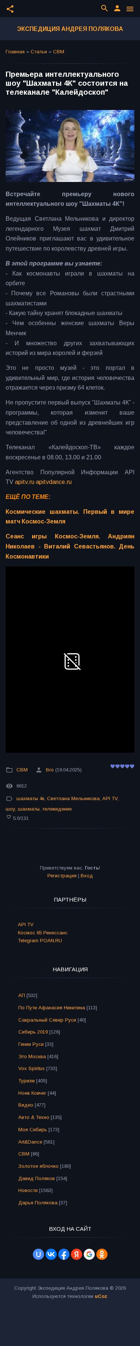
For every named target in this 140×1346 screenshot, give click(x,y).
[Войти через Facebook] (63, 1254)
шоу (10, 809)
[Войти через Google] (89, 1254)
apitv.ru (24, 482)
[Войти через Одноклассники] (102, 1254)
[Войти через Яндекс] (76, 1254)
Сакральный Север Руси (47, 1020)
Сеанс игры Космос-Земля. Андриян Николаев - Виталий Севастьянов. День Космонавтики (70, 546)
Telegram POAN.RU (40, 940)
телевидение (57, 809)
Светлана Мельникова (73, 798)
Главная (15, 51)
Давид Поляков (36, 1178)
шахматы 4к (30, 798)
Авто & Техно (33, 1117)
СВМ (58, 51)
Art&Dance (30, 1142)
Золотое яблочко (38, 1166)
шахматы (29, 809)
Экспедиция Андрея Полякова (70, 29)
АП (21, 995)
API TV (110, 798)
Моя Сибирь (32, 1129)
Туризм (26, 1081)
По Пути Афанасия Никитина (51, 1007)
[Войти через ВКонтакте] (51, 1254)
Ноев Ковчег (32, 1093)
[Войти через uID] (38, 1254)
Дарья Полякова (37, 1202)
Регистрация (62, 875)
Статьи (39, 51)
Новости (28, 1190)
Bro (50, 770)
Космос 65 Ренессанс (43, 932)
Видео (25, 1105)
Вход (87, 875)
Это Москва (32, 1056)
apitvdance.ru (54, 482)
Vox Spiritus (31, 1068)
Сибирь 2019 (33, 1032)
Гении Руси (31, 1044)
